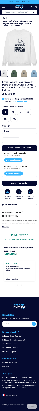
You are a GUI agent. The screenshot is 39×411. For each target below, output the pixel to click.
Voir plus (5, 226)
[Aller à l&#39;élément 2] (14, 73)
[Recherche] (34, 12)
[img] (20, 254)
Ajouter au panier (19, 183)
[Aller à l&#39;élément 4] (34, 73)
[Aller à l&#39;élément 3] (24, 73)
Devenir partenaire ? (10, 362)
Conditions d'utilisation (11, 348)
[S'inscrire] (34, 324)
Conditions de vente (10, 344)
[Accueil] (4, 18)
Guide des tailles (16, 107)
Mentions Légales (9, 352)
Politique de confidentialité (13, 336)
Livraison (5, 366)
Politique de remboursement (13, 340)
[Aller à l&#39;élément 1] (4, 73)
